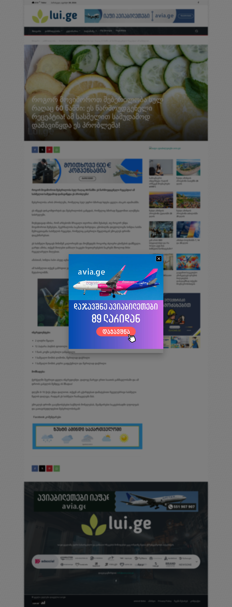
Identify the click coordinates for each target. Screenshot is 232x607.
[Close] (159, 259)
